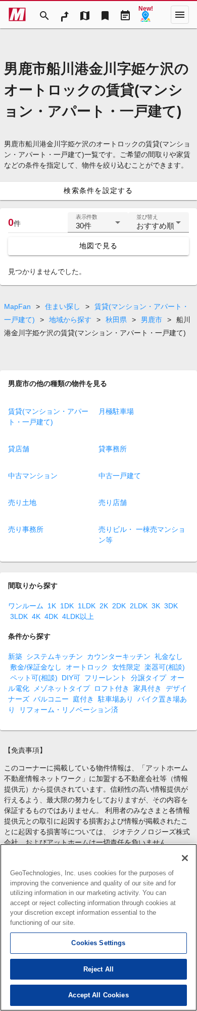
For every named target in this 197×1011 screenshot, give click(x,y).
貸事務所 (112, 449)
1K (51, 606)
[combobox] (98, 226)
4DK (51, 616)
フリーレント (105, 678)
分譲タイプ (148, 678)
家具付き (147, 688)
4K (36, 616)
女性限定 (126, 667)
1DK (67, 606)
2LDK (138, 606)
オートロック (87, 667)
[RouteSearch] (65, 15)
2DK (119, 606)
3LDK (19, 616)
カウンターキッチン (119, 656)
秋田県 (116, 320)
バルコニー (51, 699)
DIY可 (71, 678)
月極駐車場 (116, 411)
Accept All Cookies (98, 995)
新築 (15, 656)
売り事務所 (25, 529)
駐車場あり (115, 699)
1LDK (86, 606)
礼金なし (169, 656)
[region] (98, 927)
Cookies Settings (98, 943)
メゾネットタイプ (61, 688)
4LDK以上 (78, 616)
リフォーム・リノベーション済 (68, 710)
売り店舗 (112, 502)
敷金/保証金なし (36, 667)
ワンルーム (25, 606)
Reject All (98, 969)
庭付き (83, 699)
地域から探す (70, 320)
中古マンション (33, 476)
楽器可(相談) (164, 667)
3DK (171, 606)
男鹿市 (151, 320)
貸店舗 (18, 449)
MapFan (17, 306)
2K (104, 606)
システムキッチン (54, 656)
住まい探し (62, 306)
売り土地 (22, 502)
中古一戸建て (119, 476)
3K (156, 606)
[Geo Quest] (145, 15)
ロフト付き (111, 688)
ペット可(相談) (34, 678)
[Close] (185, 858)
